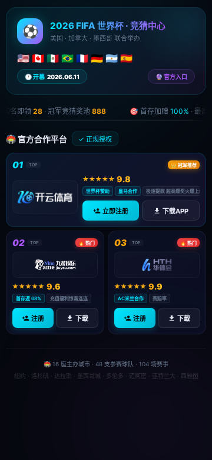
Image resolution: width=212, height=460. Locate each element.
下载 (81, 318)
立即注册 (115, 211)
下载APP (175, 211)
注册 (37, 318)
